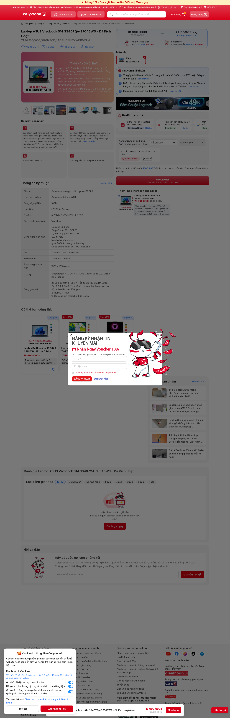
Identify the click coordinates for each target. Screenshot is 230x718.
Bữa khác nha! (101, 379)
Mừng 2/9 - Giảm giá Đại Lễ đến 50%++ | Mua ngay (116, 2)
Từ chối (23, 708)
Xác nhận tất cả (57, 708)
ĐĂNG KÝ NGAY (82, 379)
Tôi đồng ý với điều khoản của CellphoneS (95, 372)
